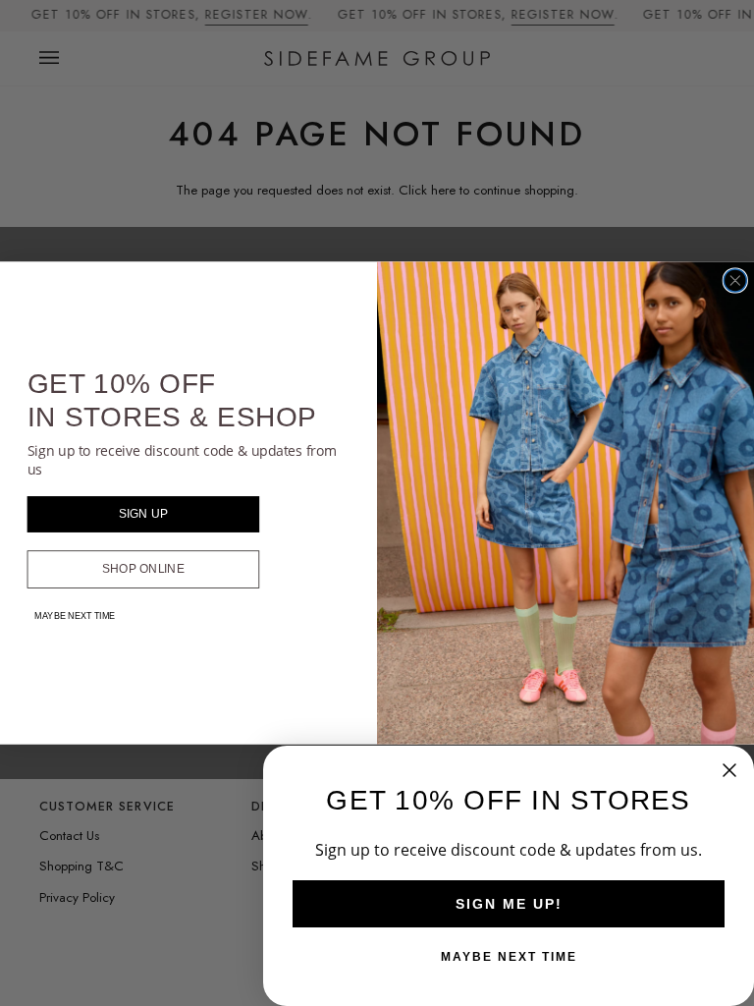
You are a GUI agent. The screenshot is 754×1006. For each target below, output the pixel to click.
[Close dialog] (735, 280)
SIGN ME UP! (509, 904)
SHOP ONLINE (143, 569)
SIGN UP (144, 514)
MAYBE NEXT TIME (74, 615)
